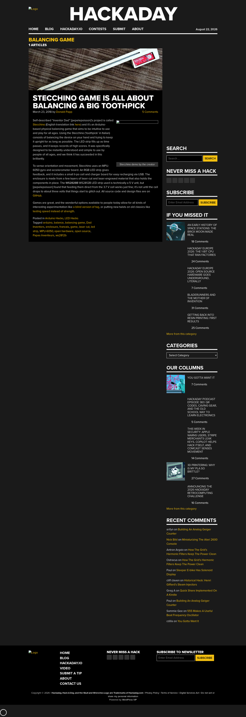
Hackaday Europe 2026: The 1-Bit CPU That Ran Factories (201, 252)
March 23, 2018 (42, 112)
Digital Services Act (189, 693)
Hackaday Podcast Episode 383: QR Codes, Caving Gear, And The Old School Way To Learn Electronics (202, 407)
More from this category (181, 334)
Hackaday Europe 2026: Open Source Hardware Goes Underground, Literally (201, 275)
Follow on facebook (169, 180)
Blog (49, 29)
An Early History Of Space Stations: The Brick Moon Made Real (202, 230)
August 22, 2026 (206, 29)
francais (64, 227)
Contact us (192, 180)
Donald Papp (64, 112)
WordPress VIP (129, 699)
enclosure (52, 227)
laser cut (84, 227)
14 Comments (199, 458)
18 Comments (199, 241)
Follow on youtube (180, 180)
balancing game (75, 222)
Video (65, 668)
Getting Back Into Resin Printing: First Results (202, 318)
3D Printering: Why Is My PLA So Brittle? (201, 468)
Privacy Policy (152, 693)
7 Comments (199, 288)
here (78, 124)
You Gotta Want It (201, 377)
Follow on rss (186, 180)
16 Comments (199, 503)
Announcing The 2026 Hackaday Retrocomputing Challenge (200, 491)
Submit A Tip (71, 673)
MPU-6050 (46, 231)
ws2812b (61, 235)
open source (83, 231)
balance (59, 222)
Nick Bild (172, 539)
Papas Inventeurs (43, 235)
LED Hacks (71, 218)
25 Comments (200, 328)
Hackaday (123, 14)
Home (33, 29)
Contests (97, 29)
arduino (48, 222)
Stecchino (39, 124)
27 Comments (200, 478)
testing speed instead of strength (53, 211)
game (74, 227)
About (138, 29)
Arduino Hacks (54, 218)
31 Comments (199, 308)
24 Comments (200, 261)
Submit (119, 29)
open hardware (63, 231)
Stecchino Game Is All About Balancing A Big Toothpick (93, 102)
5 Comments (150, 112)
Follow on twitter (174, 180)
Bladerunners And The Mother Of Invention (201, 298)
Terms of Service (169, 693)
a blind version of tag (86, 207)
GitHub (37, 195)
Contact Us (70, 684)
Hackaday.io (71, 29)
